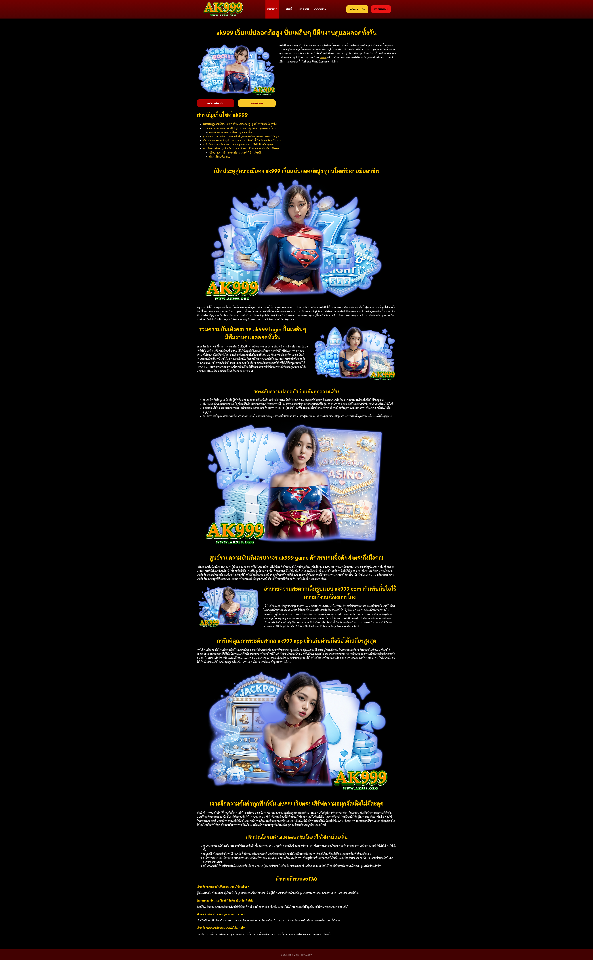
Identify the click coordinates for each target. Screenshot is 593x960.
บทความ (304, 9)
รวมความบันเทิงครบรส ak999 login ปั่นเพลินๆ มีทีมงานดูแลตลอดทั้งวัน (239, 128)
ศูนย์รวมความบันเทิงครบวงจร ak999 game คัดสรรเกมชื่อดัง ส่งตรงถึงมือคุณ (241, 136)
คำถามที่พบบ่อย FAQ (219, 156)
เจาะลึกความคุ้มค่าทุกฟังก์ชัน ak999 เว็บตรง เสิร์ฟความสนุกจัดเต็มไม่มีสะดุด (241, 148)
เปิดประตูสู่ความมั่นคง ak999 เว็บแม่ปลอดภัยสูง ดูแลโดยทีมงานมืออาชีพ (240, 124)
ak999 (323, 57)
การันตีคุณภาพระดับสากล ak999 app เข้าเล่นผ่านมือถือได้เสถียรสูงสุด (238, 144)
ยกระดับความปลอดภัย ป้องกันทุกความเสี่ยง (230, 132)
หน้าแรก (272, 9)
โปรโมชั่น (288, 9)
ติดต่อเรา (320, 9)
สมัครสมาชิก (357, 9)
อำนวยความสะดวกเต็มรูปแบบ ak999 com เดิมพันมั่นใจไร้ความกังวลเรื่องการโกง (243, 140)
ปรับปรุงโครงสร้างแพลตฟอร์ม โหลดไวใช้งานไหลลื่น (235, 152)
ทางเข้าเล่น (381, 9)
